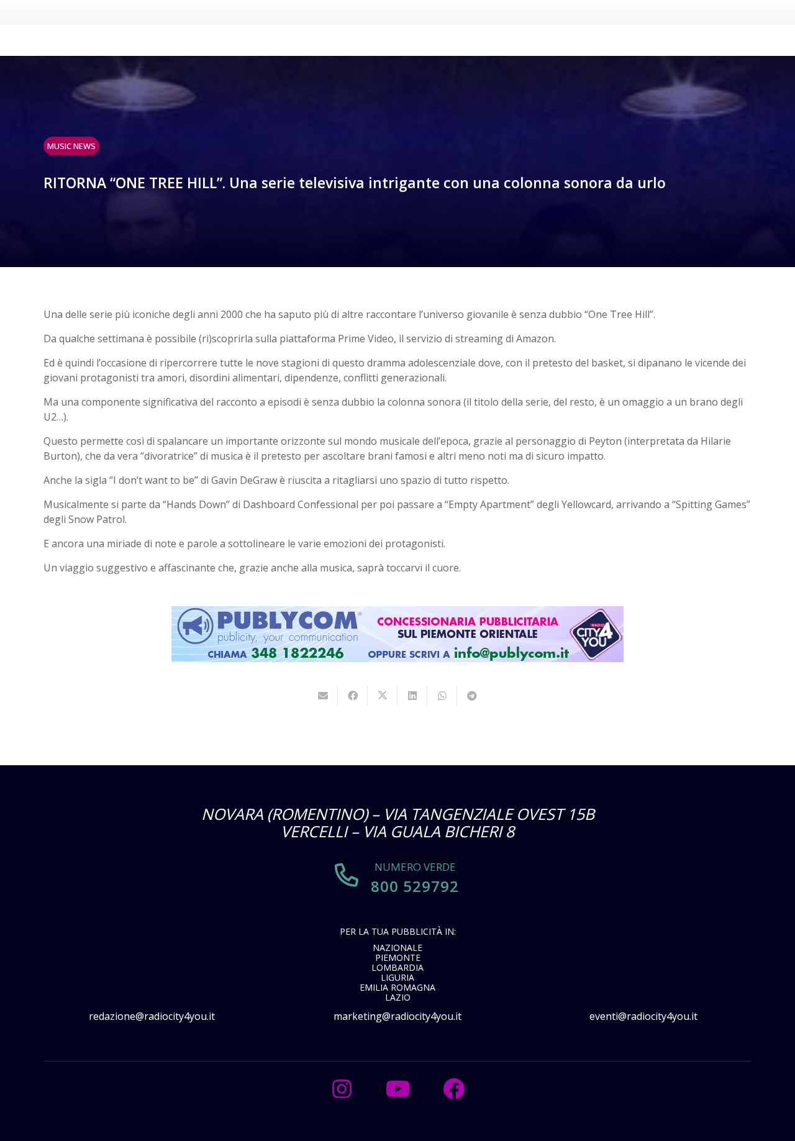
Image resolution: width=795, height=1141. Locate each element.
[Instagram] (341, 1088)
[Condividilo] (353, 696)
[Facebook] (453, 1088)
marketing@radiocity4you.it (397, 1016)
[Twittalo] (383, 696)
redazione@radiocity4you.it (152, 1016)
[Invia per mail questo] (323, 696)
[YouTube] (397, 1088)
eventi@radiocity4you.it (643, 1016)
